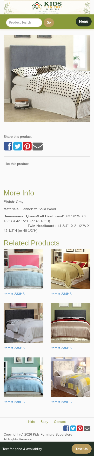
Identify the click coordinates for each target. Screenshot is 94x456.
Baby (44, 422)
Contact (60, 422)
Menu (85, 22)
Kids (31, 422)
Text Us (81, 449)
